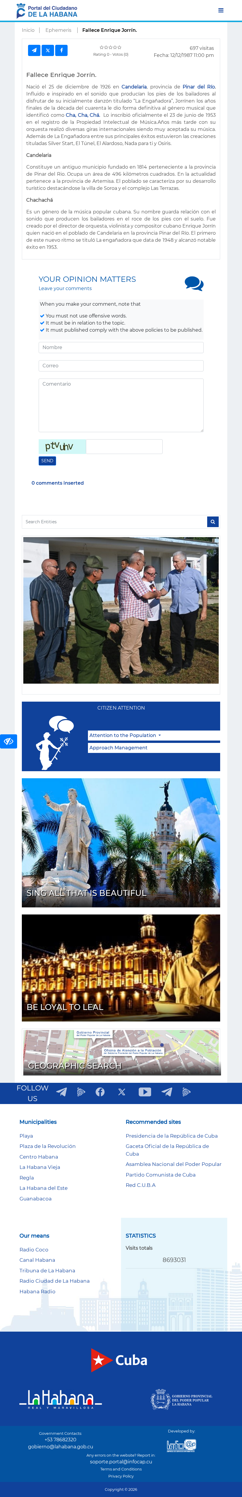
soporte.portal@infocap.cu (121, 1462)
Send (47, 460)
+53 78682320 (60, 1439)
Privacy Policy (121, 1476)
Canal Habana (37, 1260)
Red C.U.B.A (141, 1185)
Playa (26, 1136)
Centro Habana (38, 1157)
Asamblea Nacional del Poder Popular (174, 1164)
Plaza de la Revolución (47, 1146)
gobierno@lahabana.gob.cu (60, 1447)
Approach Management (118, 748)
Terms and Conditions (121, 1469)
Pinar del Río (199, 87)
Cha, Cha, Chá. (83, 115)
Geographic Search (75, 1066)
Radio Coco (33, 1250)
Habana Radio (37, 1291)
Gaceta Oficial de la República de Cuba (167, 1150)
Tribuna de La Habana (47, 1271)
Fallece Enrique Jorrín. (109, 30)
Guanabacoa (35, 1199)
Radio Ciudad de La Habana (54, 1281)
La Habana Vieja (39, 1167)
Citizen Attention (121, 708)
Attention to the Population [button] (123, 735)
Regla (26, 1178)
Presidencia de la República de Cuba (172, 1136)
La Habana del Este (43, 1188)
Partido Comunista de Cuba (161, 1175)
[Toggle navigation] (221, 10)
